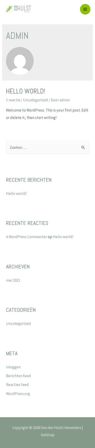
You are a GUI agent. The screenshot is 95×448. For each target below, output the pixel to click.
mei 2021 (13, 280)
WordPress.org (18, 393)
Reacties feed (17, 384)
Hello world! (25, 91)
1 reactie (13, 100)
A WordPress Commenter (26, 236)
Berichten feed (18, 375)
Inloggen (13, 367)
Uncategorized (35, 100)
